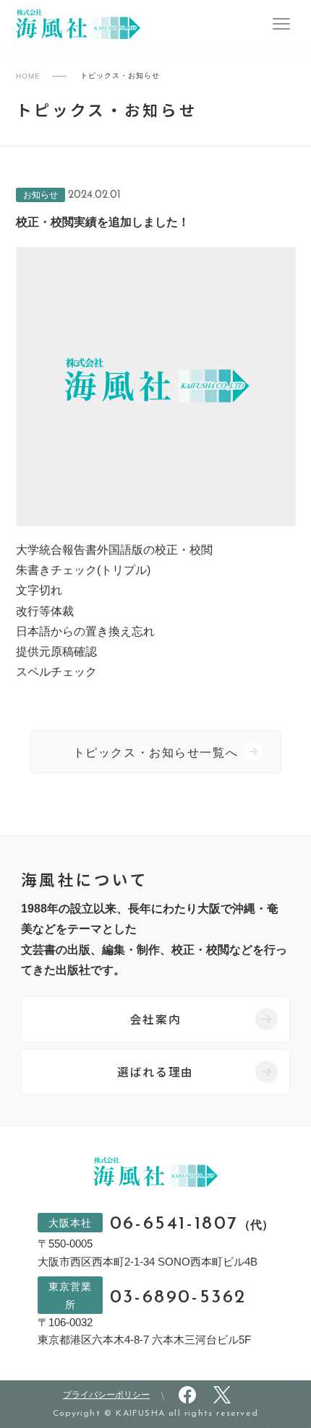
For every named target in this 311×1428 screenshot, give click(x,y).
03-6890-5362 (178, 1298)
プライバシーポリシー (106, 1395)
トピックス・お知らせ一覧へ (155, 752)
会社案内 (155, 1019)
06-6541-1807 (191, 1224)
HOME (28, 76)
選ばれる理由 (155, 1071)
